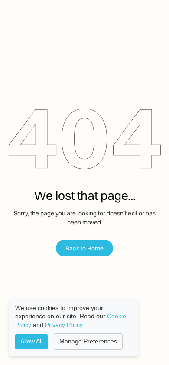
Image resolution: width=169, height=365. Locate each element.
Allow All (31, 341)
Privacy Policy (63, 324)
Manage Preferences (88, 341)
